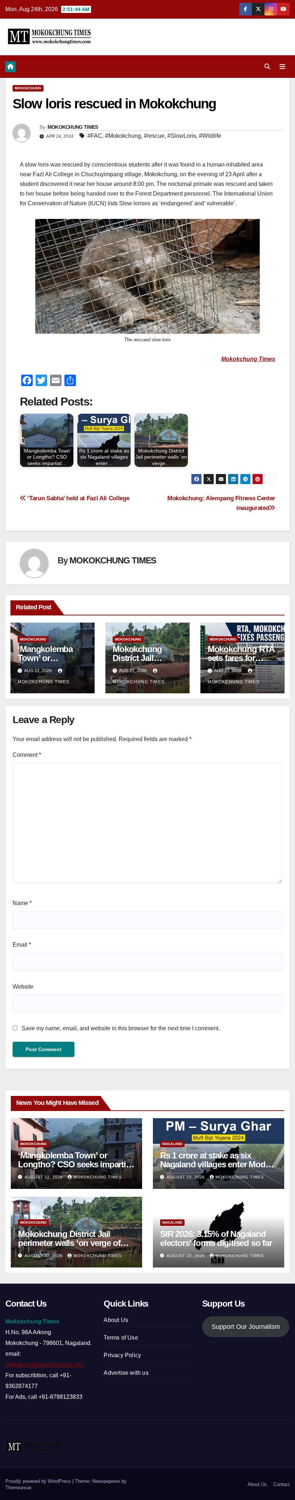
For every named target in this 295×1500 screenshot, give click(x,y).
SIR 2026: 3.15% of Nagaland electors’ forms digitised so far (216, 1238)
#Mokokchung (123, 136)
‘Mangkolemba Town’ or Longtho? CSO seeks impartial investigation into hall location (75, 1164)
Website (23, 987)
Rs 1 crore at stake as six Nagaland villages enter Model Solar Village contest (216, 1164)
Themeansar (18, 1487)
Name (22, 903)
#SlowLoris (181, 136)
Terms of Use (121, 1338)
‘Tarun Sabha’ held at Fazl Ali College (77, 498)
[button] (267, 67)
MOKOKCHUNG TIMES (72, 127)
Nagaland (172, 1144)
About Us (116, 1320)
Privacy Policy (122, 1355)
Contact (281, 1484)
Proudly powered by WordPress (38, 1481)
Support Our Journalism (246, 1326)
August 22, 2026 (44, 1177)
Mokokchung (28, 88)
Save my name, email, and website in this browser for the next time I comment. (121, 1028)
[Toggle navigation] (282, 66)
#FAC (94, 136)
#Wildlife (210, 136)
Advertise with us (126, 1373)
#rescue (154, 136)
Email (22, 945)
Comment (27, 755)
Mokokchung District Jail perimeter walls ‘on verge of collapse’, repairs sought (69, 1243)
